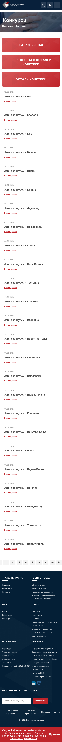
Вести (4, 611)
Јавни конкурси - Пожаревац (23, 227)
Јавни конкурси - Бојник (20, 189)
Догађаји (6, 618)
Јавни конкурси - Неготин (21, 488)
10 (52, 562)
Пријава (40, 700)
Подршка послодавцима (42, 592)
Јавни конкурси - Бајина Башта (24, 469)
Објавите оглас (38, 585)
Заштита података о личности (44, 652)
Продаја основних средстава (44, 622)
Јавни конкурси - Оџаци (19, 171)
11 (59, 562)
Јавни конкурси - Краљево (21, 413)
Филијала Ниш (8, 659)
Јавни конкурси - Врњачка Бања (25, 432)
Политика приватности (41, 676)
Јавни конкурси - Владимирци (23, 506)
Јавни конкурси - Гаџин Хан (22, 357)
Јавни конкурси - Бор (18, 96)
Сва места (6, 662)
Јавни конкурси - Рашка (19, 450)
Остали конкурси (31, 79)
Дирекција (6, 648)
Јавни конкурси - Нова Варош (23, 264)
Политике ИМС (38, 673)
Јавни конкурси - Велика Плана (24, 394)
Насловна (7, 25)
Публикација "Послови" (42, 598)
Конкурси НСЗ (31, 45)
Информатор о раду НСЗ (42, 648)
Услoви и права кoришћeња (11, 712)
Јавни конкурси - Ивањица (21, 320)
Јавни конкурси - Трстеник (21, 282)
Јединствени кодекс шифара (44, 659)
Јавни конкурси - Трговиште (22, 525)
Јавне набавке (38, 625)
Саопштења (7, 615)
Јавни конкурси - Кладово (21, 115)
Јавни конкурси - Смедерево (23, 376)
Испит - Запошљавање (42, 632)
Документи (7, 588)
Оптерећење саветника (42, 629)
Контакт (56, 712)
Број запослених (39, 636)
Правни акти (37, 615)
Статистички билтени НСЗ (43, 655)
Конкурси (21, 25)
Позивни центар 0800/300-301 (16, 666)
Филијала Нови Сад (10, 655)
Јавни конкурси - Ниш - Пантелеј (25, 338)
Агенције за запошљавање (43, 595)
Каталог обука (38, 669)
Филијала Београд (10, 652)
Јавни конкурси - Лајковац (21, 208)
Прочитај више (10, 101)
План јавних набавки (40, 662)
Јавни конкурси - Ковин (19, 245)
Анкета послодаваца (40, 666)
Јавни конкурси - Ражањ (20, 152)
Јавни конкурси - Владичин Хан (24, 544)
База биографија (39, 588)
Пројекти (6, 592)
